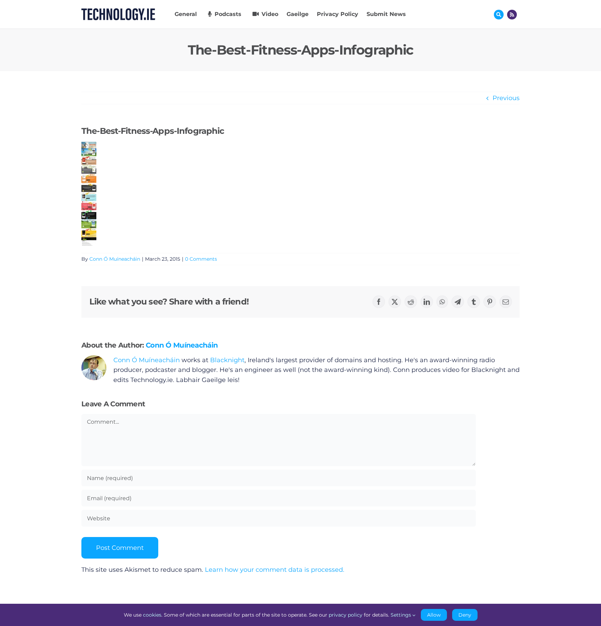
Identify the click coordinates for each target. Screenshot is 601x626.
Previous (506, 98)
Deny (464, 615)
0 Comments (201, 259)
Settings (401, 615)
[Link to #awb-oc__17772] (499, 14)
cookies (152, 615)
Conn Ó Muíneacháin (114, 259)
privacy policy (345, 615)
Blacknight (227, 360)
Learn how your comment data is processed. (274, 570)
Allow (434, 615)
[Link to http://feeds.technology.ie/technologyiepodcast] (512, 14)
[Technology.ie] (118, 11)
